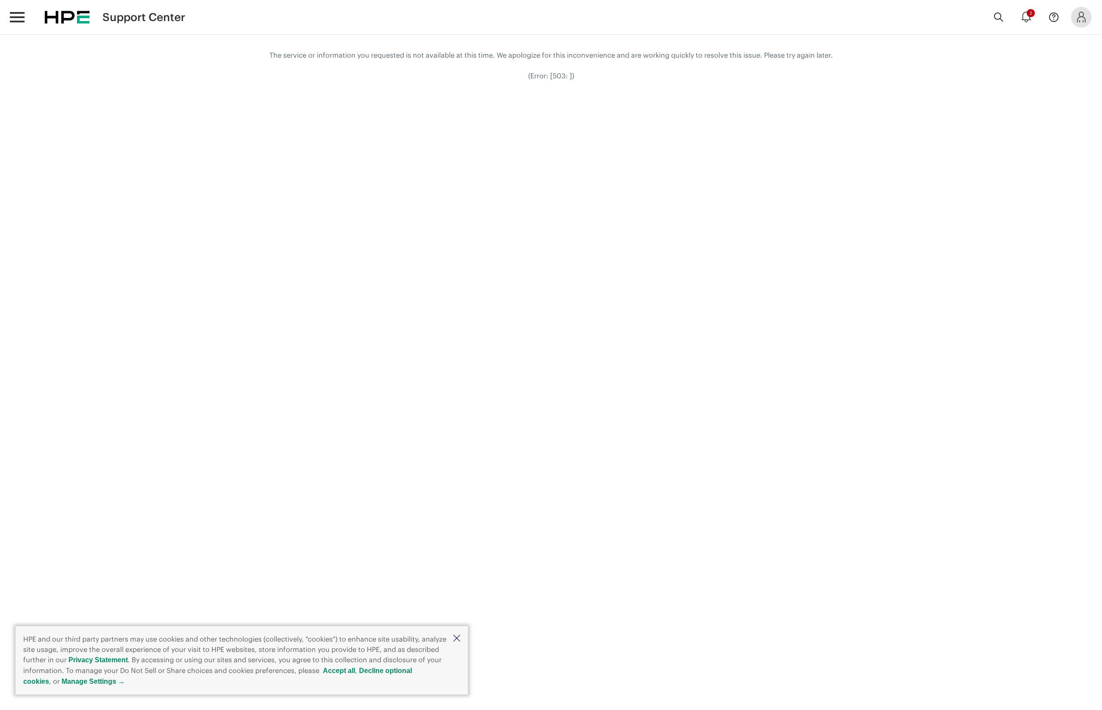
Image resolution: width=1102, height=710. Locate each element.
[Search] (998, 17)
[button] (456, 639)
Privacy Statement (98, 660)
